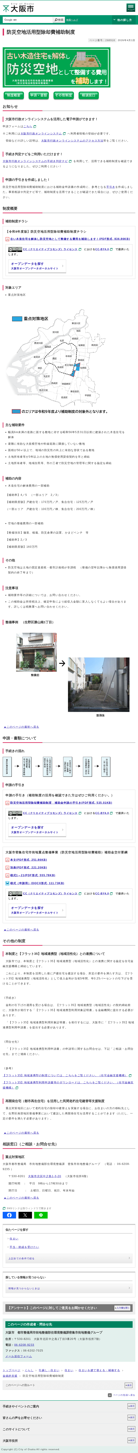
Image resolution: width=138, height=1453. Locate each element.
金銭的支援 (10, 1375)
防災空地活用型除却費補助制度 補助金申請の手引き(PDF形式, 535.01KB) (61, 802)
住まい (69, 1370)
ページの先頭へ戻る (124, 1395)
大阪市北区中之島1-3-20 (44, 1176)
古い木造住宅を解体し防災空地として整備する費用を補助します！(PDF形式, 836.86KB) (70, 238)
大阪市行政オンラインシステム (41, 133)
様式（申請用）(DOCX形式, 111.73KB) (37, 883)
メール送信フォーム (18, 1356)
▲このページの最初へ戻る (21, 726)
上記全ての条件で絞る (21, 1258)
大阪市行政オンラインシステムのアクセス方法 (72, 140)
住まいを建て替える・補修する (99, 1370)
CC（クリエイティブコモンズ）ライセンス (50, 249)
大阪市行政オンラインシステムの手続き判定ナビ (35, 161)
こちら (27, 126)
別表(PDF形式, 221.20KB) (28, 867)
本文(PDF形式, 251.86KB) (28, 859)
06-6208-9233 (24, 1344)
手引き (110, 186)
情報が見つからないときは (24, 1288)
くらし (29, 1370)
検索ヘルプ (72, 20)
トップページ (12, 1370)
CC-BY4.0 (102, 249)
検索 (60, 19)
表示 (129, 1385)
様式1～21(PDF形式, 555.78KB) (32, 875)
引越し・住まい (49, 1370)
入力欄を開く (123, 1308)
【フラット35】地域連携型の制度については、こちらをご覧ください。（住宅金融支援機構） (65, 1075)
